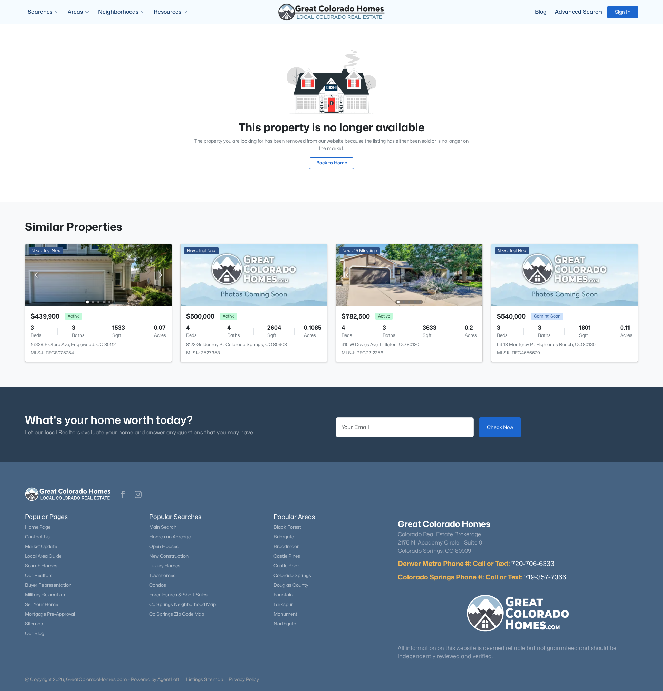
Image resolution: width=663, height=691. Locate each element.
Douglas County (290, 585)
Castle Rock (286, 565)
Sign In (623, 12)
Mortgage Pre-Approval (50, 614)
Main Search (162, 527)
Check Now (500, 427)
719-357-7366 (545, 577)
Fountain (283, 594)
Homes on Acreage (170, 536)
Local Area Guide (43, 556)
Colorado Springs (292, 575)
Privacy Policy (244, 679)
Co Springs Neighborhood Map (182, 604)
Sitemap (34, 623)
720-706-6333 (532, 563)
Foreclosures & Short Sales (178, 594)
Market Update (41, 546)
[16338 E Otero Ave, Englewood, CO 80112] (98, 274)
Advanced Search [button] (578, 12)
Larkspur (283, 604)
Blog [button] (541, 12)
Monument (285, 614)
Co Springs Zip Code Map (176, 614)
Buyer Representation (48, 585)
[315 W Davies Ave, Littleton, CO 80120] (409, 274)
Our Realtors (38, 575)
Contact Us (37, 536)
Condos (157, 585)
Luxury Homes (164, 565)
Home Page (37, 527)
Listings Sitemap (204, 679)
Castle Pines (286, 556)
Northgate (284, 623)
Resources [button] (167, 12)
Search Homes (41, 565)
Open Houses (164, 546)
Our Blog (34, 633)
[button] (122, 494)
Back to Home (331, 162)
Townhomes (162, 575)
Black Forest (287, 527)
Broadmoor (286, 546)
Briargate (283, 536)
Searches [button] (40, 12)
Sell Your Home (41, 604)
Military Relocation (45, 594)
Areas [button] (75, 12)
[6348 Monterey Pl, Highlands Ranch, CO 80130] (564, 274)
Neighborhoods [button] (118, 12)
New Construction (169, 556)
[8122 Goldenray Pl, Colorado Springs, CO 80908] (254, 274)
